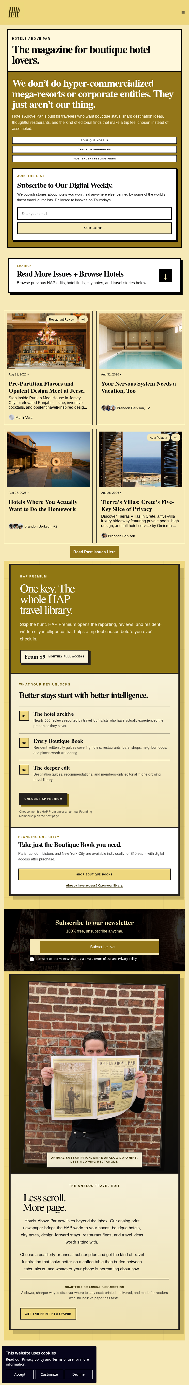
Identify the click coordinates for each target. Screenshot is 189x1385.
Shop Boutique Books (94, 874)
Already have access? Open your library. (94, 885)
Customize (49, 1374)
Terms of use (63, 1359)
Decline (78, 1374)
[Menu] (183, 12)
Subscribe (99, 947)
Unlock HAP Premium (43, 799)
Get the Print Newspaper (48, 1313)
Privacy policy (33, 1359)
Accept (19, 1374)
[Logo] (14, 12)
